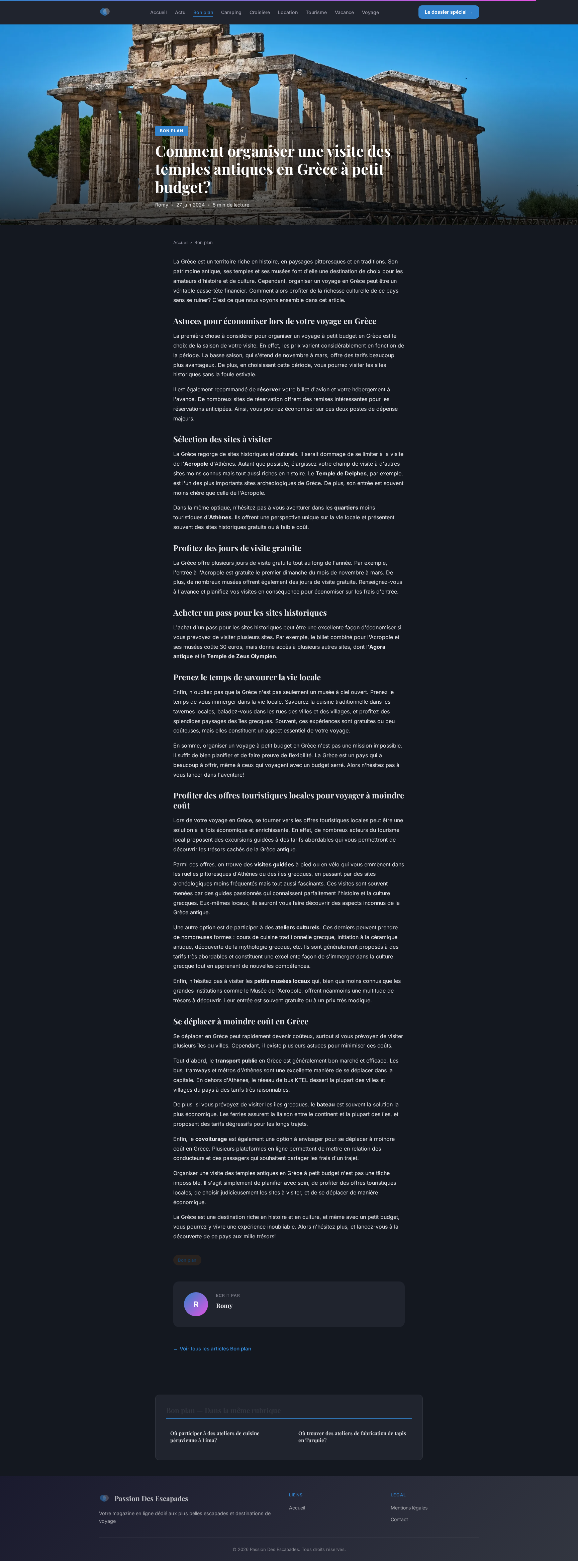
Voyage (370, 12)
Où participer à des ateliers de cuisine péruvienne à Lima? (215, 1436)
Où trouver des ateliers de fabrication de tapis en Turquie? (352, 1436)
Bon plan (203, 12)
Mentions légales (409, 1507)
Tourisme (316, 12)
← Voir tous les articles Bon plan (212, 1348)
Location (288, 12)
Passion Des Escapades (151, 1498)
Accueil (158, 12)
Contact (399, 1519)
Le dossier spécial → (449, 12)
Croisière (260, 12)
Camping (231, 12)
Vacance (344, 12)
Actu (180, 12)
